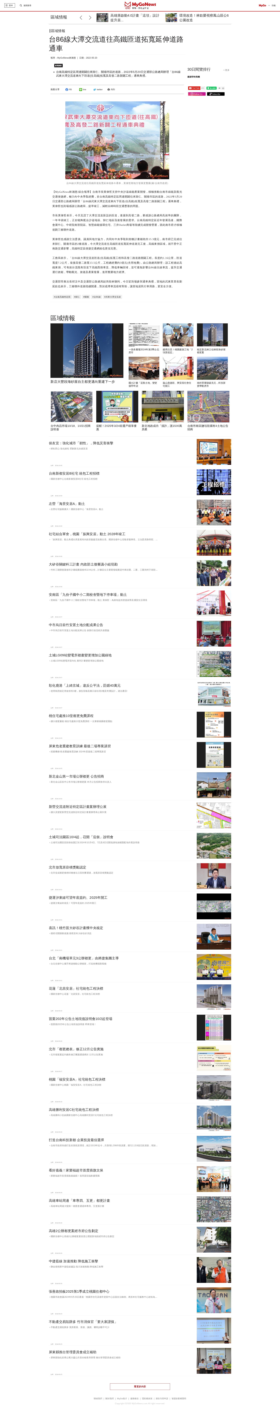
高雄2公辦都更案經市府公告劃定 (73, 1231)
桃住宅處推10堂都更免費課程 (71, 716)
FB (70, 89)
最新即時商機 (193, 77)
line (84, 89)
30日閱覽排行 (199, 69)
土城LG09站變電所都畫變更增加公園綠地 (80, 655)
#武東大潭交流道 (112, 297)
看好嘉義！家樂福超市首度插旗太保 (76, 1170)
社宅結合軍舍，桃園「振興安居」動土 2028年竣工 (87, 534)
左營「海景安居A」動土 (67, 504)
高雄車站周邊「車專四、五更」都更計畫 (79, 1200)
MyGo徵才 (122, 1399)
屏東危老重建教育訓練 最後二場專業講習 (80, 746)
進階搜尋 (27, 5)
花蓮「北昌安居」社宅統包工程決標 (76, 988)
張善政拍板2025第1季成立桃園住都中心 (79, 1291)
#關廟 (86, 297)
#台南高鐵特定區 (62, 297)
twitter (100, 89)
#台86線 (96, 297)
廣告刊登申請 (162, 1399)
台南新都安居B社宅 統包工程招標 (74, 473)
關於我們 (109, 1399)
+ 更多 (226, 70)
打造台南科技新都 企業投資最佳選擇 (76, 1140)
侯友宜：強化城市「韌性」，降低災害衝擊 (81, 443)
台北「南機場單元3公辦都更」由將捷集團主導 (84, 958)
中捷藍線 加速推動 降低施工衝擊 (73, 1261)
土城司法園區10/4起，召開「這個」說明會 (81, 837)
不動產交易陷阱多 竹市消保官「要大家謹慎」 (83, 1322)
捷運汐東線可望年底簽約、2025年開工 (78, 897)
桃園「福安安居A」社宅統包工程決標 (77, 1079)
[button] (91, 17)
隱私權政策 (147, 1399)
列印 (113, 89)
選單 (11, 5)
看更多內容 (140, 1386)
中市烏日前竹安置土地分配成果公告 (76, 625)
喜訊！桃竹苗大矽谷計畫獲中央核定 (76, 928)
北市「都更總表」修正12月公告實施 (76, 1049)
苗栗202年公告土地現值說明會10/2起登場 (80, 1019)
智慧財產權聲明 (179, 1399)
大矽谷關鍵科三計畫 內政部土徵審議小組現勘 (83, 564)
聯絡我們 (98, 1399)
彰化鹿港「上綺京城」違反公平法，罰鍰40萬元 (85, 685)
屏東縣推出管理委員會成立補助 (72, 1352)
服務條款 (134, 1399)
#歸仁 (77, 297)
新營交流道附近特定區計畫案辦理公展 (78, 807)
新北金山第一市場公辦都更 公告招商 (76, 776)
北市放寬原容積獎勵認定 (67, 867)
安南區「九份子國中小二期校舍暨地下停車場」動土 (88, 594)
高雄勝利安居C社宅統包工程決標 (74, 1110)
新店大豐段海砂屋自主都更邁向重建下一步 (82, 382)
